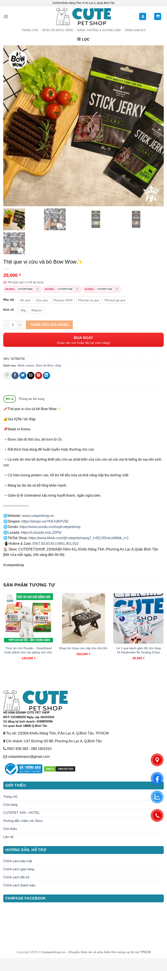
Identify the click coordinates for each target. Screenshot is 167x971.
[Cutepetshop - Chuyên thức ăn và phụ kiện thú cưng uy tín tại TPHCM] (84, 16)
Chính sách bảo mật (17, 861)
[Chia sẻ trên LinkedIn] (46, 375)
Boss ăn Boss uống (57, 30)
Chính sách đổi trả (16, 877)
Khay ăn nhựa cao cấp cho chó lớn (83, 648)
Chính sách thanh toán (19, 885)
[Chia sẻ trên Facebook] (15, 375)
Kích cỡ (8, 309)
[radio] (25, 300)
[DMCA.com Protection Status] (59, 769)
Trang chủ (30, 30)
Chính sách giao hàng (18, 869)
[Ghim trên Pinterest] (38, 375)
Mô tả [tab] (9, 398)
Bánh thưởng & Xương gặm (99, 30)
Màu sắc (8, 299)
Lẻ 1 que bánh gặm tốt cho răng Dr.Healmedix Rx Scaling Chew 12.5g (138, 650)
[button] (5, 16)
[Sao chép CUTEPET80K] (37, 289)
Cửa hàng (10, 804)
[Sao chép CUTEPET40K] (77, 289)
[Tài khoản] (142, 16)
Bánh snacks (135, 30)
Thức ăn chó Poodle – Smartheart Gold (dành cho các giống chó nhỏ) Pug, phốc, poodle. (28, 650)
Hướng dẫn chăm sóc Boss (23, 821)
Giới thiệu (10, 829)
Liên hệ (8, 837)
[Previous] (3, 630)
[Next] (163, 630)
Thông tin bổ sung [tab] (31, 398)
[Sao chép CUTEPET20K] (117, 289)
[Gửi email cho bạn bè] (30, 375)
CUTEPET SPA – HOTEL (21, 812)
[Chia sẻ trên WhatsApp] (7, 375)
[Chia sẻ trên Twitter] (23, 375)
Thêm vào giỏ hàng (49, 325)
